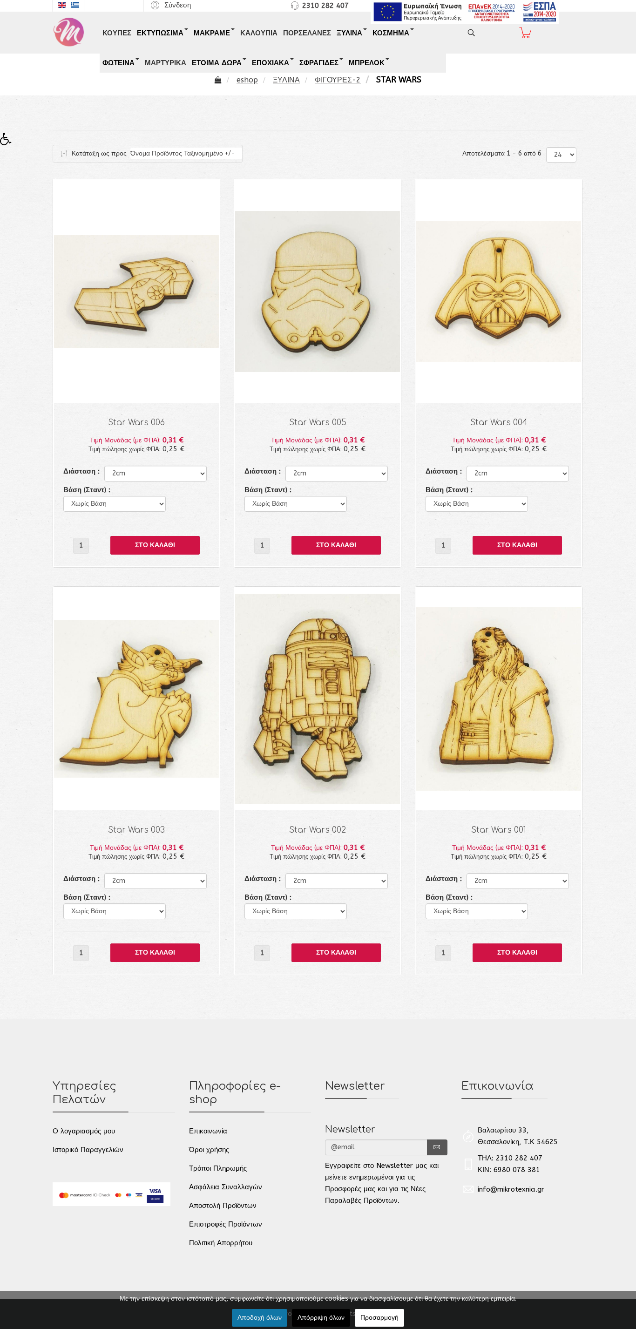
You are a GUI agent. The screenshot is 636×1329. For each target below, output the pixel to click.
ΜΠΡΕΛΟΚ (367, 63)
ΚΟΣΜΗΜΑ (390, 33)
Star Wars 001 (498, 830)
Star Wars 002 (317, 830)
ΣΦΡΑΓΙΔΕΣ (318, 63)
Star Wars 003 (136, 830)
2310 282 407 (325, 5)
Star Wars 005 (317, 422)
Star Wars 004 (499, 422)
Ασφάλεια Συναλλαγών (225, 1187)
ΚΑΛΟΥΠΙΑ (258, 33)
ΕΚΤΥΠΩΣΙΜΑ (160, 33)
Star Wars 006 (136, 422)
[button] (169, 5)
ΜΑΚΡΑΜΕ (212, 33)
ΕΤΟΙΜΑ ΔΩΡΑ (217, 63)
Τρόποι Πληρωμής (218, 1168)
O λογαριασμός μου (84, 1131)
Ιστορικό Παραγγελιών (88, 1150)
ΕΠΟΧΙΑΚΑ (270, 63)
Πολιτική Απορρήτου (220, 1243)
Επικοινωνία (208, 1131)
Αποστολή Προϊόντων (223, 1205)
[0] (525, 33)
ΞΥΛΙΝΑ (349, 33)
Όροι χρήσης (209, 1150)
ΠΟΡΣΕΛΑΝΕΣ (307, 33)
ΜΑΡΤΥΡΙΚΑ (165, 63)
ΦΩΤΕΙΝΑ (118, 63)
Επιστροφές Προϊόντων (225, 1224)
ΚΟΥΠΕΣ (116, 33)
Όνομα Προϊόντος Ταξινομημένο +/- (182, 153)
